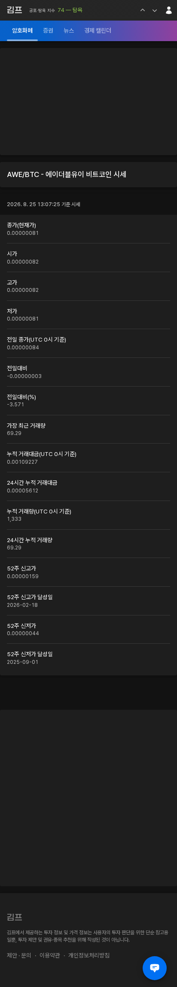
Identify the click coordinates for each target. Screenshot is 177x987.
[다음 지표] (155, 10)
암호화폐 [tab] (22, 30)
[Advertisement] (88, 101)
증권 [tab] (48, 30)
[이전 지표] (143, 10)
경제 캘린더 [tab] (97, 30)
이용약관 (50, 955)
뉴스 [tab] (69, 30)
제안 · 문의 (19, 955)
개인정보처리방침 (89, 955)
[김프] (14, 9)
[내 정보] (168, 10)
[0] (155, 968)
